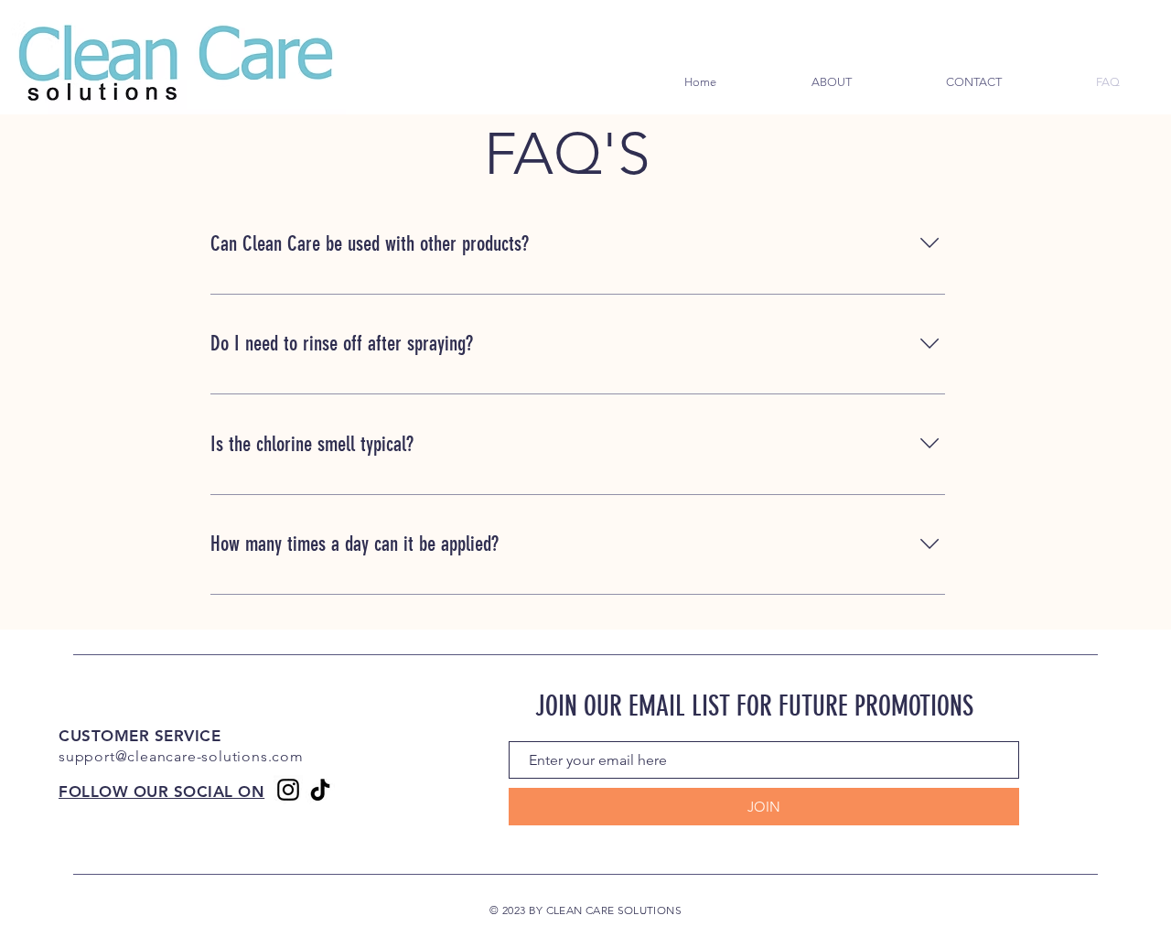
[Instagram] (288, 789)
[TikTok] (320, 789)
